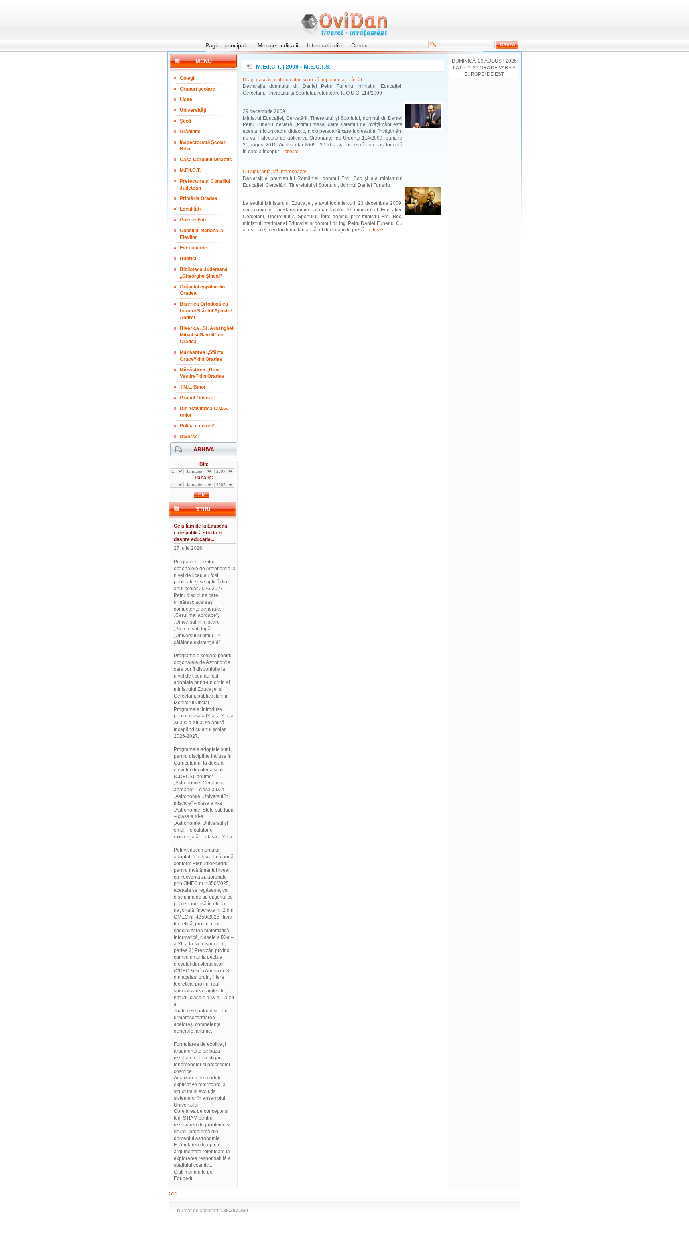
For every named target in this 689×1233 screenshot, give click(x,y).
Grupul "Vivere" (198, 398)
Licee (186, 99)
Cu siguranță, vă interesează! (274, 171)
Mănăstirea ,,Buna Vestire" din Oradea (202, 373)
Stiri (173, 1193)
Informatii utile (325, 45)
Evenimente (193, 248)
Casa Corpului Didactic (206, 159)
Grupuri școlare (197, 89)
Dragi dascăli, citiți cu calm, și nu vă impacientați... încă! (302, 80)
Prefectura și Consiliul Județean (205, 184)
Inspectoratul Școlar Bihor (203, 146)
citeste (292, 151)
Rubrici (188, 258)
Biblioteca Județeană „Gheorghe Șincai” (204, 273)
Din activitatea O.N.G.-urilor (205, 412)
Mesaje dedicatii (278, 45)
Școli (185, 121)
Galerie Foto (193, 220)
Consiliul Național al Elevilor (202, 234)
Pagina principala (227, 45)
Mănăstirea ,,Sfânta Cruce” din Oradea (202, 356)
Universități (193, 110)
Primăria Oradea (198, 198)
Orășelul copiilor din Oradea (202, 290)
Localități (190, 209)
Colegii (187, 78)
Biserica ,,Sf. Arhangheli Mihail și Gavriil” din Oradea (207, 335)
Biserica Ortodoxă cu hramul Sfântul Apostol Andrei (206, 310)
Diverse (189, 436)
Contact (361, 45)
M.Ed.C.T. (190, 170)
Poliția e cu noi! (197, 426)
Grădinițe (190, 131)
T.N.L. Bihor (193, 387)
